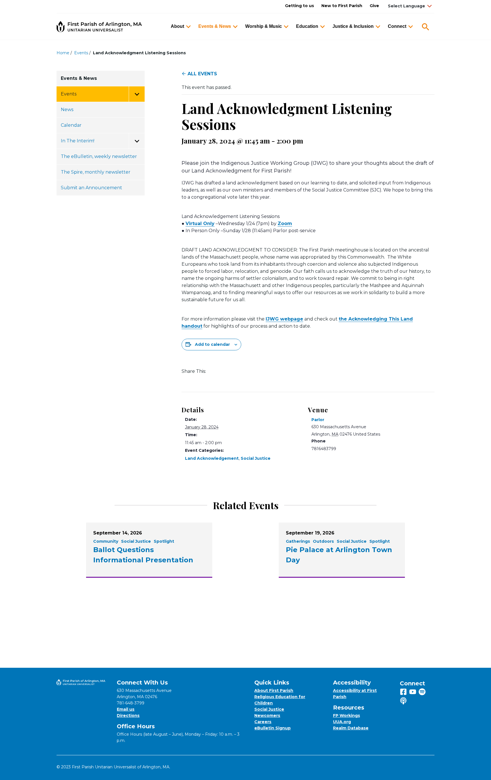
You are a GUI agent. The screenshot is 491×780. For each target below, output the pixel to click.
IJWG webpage (284, 319)
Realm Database (351, 728)
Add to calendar (212, 344)
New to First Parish (341, 5)
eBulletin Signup (272, 728)
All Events (202, 73)
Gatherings (298, 541)
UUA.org (342, 721)
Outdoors (323, 541)
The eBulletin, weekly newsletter (99, 156)
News (67, 109)
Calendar (71, 125)
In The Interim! (77, 140)
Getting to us (299, 5)
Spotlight (164, 541)
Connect (397, 26)
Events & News (214, 26)
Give (374, 5)
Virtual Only (200, 223)
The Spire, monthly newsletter (95, 172)
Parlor (317, 419)
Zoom (285, 223)
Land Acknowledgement (212, 458)
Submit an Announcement (91, 187)
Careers (262, 721)
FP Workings (346, 715)
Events (81, 52)
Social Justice (256, 458)
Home (63, 52)
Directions (128, 715)
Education (307, 26)
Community (105, 541)
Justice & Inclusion (353, 26)
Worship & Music (263, 26)
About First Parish (273, 690)
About (177, 26)
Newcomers (267, 715)
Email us (125, 709)
